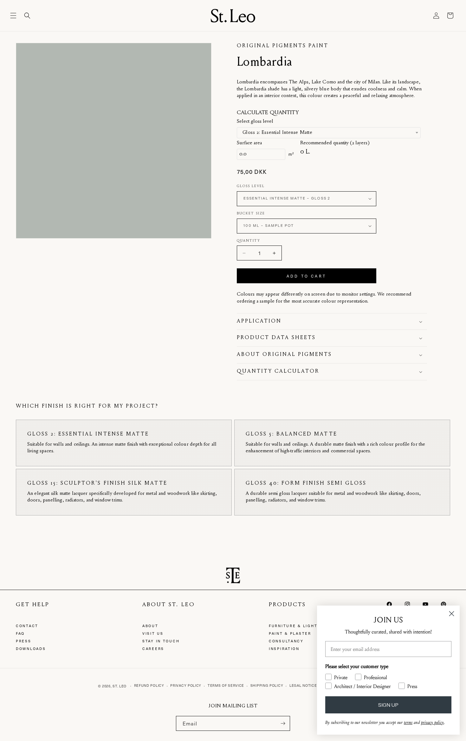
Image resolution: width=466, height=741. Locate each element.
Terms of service (226, 685)
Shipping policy (266, 685)
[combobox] (329, 132)
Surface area (249, 143)
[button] (13, 16)
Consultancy (286, 641)
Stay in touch (160, 641)
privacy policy (432, 722)
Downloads (31, 648)
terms (408, 722)
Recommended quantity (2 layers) (335, 143)
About (150, 625)
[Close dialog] (451, 613)
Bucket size (251, 213)
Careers (153, 648)
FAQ (20, 633)
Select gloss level (255, 121)
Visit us (153, 633)
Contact (27, 625)
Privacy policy (185, 685)
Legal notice (303, 685)
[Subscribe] (283, 723)
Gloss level (251, 186)
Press (23, 641)
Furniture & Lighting (297, 625)
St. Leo (119, 686)
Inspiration (284, 648)
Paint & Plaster (290, 633)
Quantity (248, 241)
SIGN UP (388, 705)
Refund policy (149, 685)
